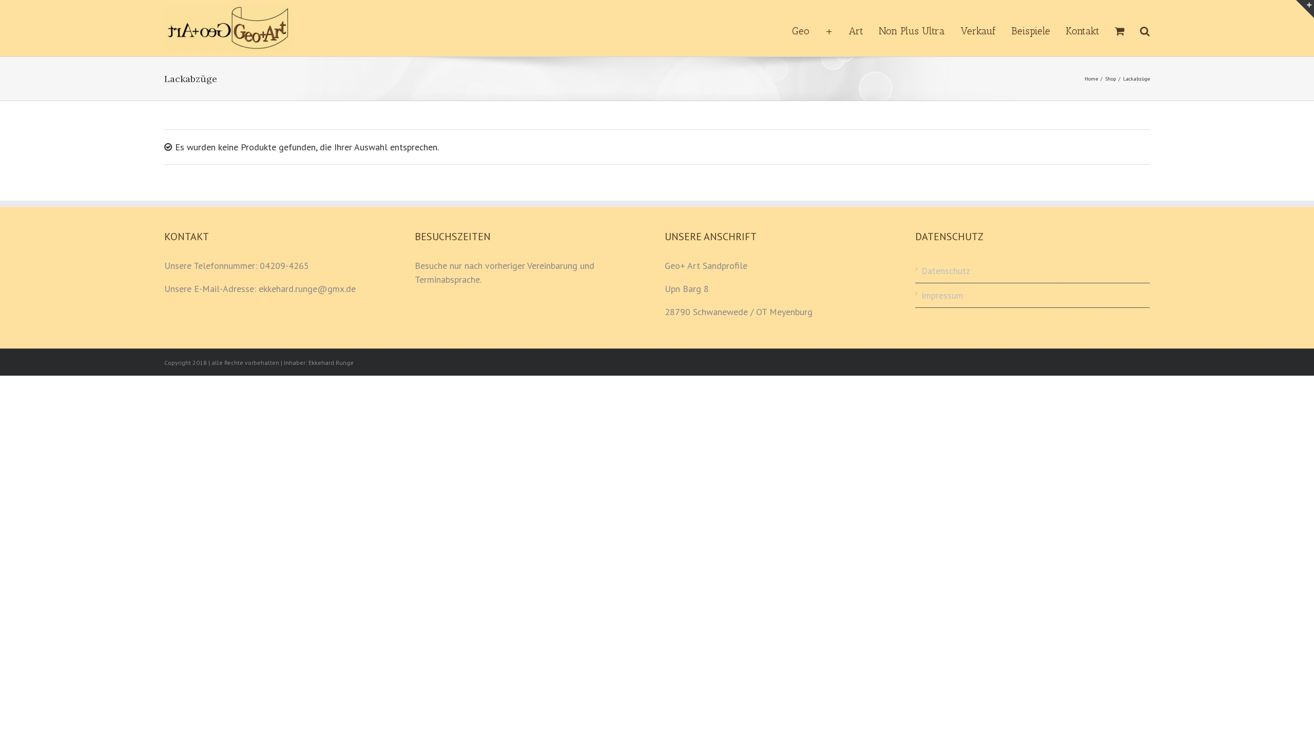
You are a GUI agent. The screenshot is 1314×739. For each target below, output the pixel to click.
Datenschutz (945, 271)
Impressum (942, 295)
